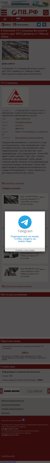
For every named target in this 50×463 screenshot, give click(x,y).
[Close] (45, 211)
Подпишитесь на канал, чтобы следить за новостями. (25, 239)
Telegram (25, 231)
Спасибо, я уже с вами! (24, 250)
